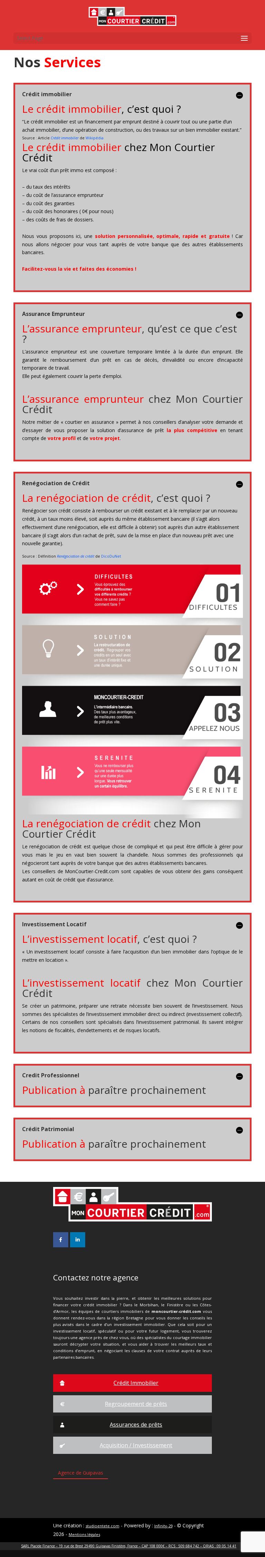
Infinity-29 (163, 1525)
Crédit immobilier (65, 138)
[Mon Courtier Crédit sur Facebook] (60, 1239)
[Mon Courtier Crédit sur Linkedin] (77, 1239)
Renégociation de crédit (75, 556)
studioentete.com (102, 1525)
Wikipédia (95, 138)
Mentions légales (84, 1534)
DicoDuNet (111, 556)
